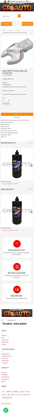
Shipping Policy (5, 354)
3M (8, 394)
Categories (5, 24)
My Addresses (5, 379)
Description (17, 114)
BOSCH (28, 391)
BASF (12, 394)
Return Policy (5, 360)
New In (3, 381)
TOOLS (11, 30)
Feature (17, 117)
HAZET (18, 30)
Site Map (4, 344)
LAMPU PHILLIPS (6, 397)
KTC (3, 391)
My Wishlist (5, 374)
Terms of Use (5, 340)
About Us (4, 335)
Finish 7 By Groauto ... (6, 181)
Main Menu (28, 24)
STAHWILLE (15, 391)
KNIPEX (8, 391)
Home (3, 30)
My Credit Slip (5, 377)
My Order (4, 372)
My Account (5, 358)
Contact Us (5, 363)
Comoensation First (7, 356)
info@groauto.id (21, 1)
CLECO (4, 394)
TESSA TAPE (26, 394)
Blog (3, 337)
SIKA (16, 394)
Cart (29, 1)
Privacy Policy (5, 342)
